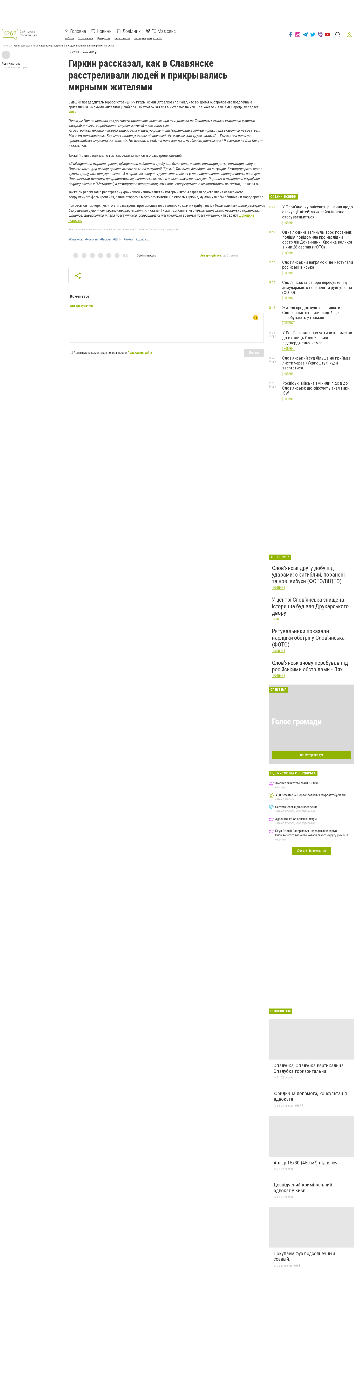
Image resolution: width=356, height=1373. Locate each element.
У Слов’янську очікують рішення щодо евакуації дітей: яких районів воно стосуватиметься (317, 211)
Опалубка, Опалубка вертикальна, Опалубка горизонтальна (309, 1068)
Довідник (131, 31)
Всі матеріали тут (311, 755)
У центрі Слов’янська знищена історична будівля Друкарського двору (310, 606)
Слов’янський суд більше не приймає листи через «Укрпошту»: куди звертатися (316, 363)
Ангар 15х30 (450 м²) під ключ (306, 1163)
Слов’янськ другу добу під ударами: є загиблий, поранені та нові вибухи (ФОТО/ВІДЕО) (308, 575)
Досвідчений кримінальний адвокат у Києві (303, 1187)
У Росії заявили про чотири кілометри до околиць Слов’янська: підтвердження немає (317, 337)
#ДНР (117, 239)
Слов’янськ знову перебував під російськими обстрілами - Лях (310, 666)
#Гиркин (105, 239)
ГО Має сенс (163, 31)
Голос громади (297, 722)
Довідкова (103, 38)
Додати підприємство (311, 851)
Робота (69, 38)
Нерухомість (122, 38)
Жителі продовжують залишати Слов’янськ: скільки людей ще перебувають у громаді (311, 312)
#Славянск (75, 239)
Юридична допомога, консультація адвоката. (310, 1096)
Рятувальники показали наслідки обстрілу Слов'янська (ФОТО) (308, 638)
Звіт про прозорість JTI (148, 38)
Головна (78, 31)
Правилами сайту (140, 353)
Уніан (72, 112)
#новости (91, 239)
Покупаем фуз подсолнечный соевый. (304, 1256)
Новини (104, 31)
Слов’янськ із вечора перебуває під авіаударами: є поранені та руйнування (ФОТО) (317, 287)
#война (128, 239)
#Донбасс (142, 239)
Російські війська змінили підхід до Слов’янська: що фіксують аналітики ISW (315, 388)
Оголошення (85, 38)
